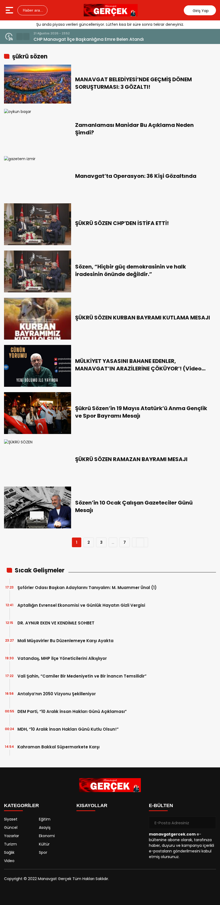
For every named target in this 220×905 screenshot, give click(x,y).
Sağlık (9, 852)
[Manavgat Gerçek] (111, 10)
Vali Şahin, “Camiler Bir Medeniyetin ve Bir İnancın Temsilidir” (81, 676)
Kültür (44, 844)
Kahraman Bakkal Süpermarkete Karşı (58, 747)
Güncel (10, 827)
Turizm (10, 844)
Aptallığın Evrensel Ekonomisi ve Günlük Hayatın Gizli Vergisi (81, 605)
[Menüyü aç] (10, 10)
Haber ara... (32, 10)
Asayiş (44, 827)
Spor (43, 852)
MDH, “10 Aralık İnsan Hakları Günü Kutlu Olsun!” (68, 729)
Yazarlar (11, 835)
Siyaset (10, 819)
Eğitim (44, 819)
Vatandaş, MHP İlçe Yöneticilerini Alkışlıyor (62, 658)
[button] (19, 36)
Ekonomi (47, 835)
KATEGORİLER (21, 805)
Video (9, 860)
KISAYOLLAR (91, 805)
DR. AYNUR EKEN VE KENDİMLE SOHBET (55, 623)
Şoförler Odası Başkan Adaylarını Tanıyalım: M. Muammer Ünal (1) (87, 587)
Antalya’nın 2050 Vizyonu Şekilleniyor (56, 694)
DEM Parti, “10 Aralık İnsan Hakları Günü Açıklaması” (72, 711)
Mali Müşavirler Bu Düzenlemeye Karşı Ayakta (65, 640)
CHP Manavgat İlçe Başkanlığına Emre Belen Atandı (89, 39)
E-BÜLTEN (161, 805)
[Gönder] (210, 822)
